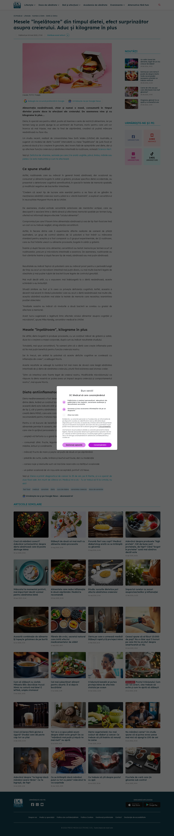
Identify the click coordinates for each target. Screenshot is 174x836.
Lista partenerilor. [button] (104, 426)
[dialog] (87, 418)
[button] (87, 415)
